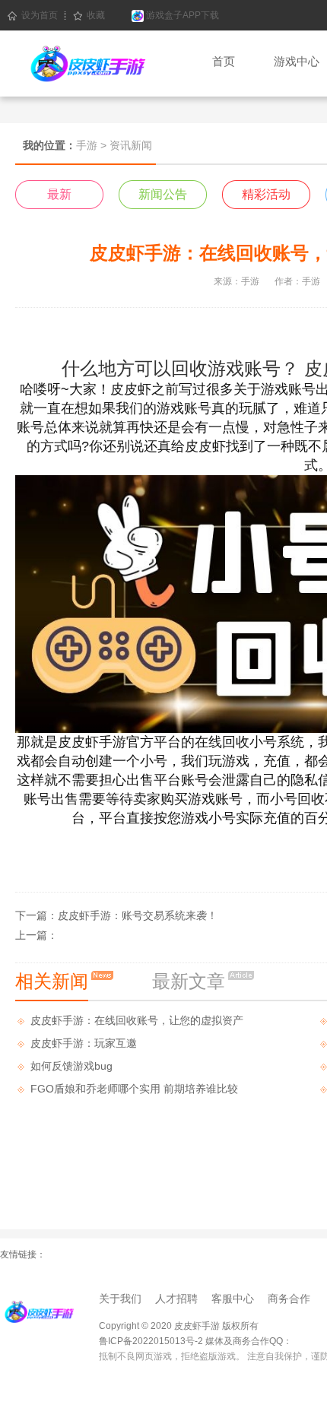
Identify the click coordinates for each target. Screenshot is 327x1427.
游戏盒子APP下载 (181, 15)
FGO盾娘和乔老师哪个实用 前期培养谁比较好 (134, 1091)
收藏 (96, 15)
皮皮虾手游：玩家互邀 (83, 1043)
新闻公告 (162, 194)
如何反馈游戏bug (71, 1066)
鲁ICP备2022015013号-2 (151, 1341)
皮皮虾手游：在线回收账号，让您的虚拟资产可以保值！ (136, 1023)
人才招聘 (176, 1298)
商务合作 (289, 1298)
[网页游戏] (38, 1310)
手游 (86, 145)
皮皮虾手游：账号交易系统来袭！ (137, 915)
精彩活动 (266, 194)
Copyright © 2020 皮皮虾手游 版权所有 (179, 1326)
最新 (59, 194)
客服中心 (232, 1298)
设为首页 (39, 15)
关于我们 (120, 1298)
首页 (223, 61)
